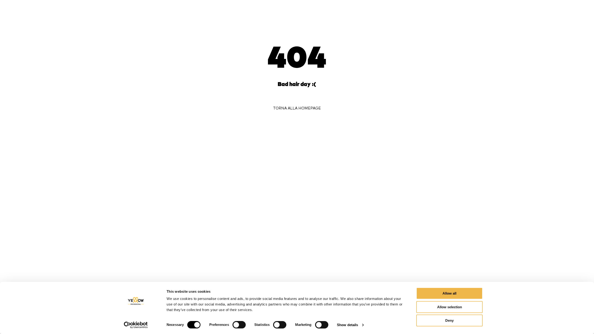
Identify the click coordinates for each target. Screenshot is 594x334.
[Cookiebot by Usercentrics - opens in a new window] (136, 324)
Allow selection (449, 307)
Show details (347, 325)
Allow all (449, 293)
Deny (449, 320)
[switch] (239, 324)
